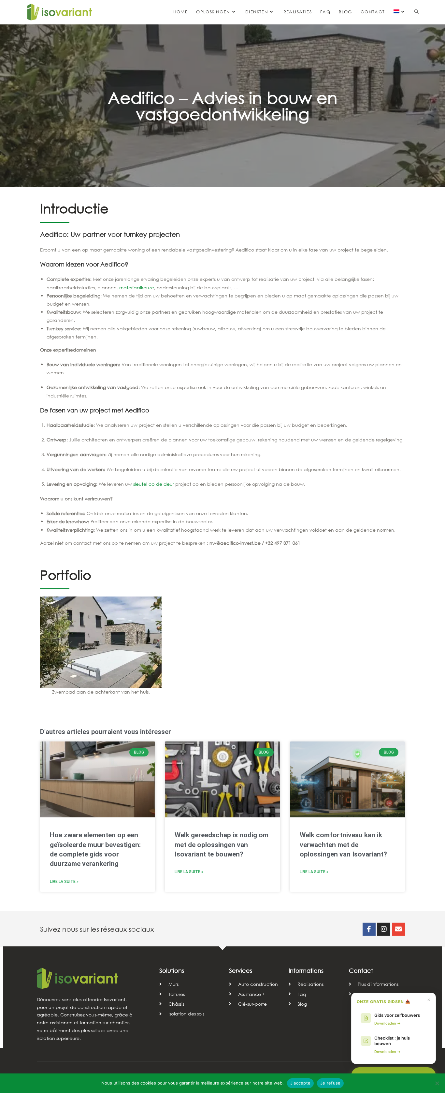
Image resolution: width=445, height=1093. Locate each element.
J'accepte (300, 1083)
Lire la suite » (64, 881)
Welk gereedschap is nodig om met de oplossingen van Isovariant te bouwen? (221, 844)
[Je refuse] (437, 1083)
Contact (361, 970)
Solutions (171, 970)
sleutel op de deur (153, 484)
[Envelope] (398, 929)
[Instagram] (383, 929)
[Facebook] (369, 929)
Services (240, 970)
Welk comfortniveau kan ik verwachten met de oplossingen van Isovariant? (343, 844)
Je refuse (330, 1083)
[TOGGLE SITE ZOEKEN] (416, 12)
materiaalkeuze (136, 287)
